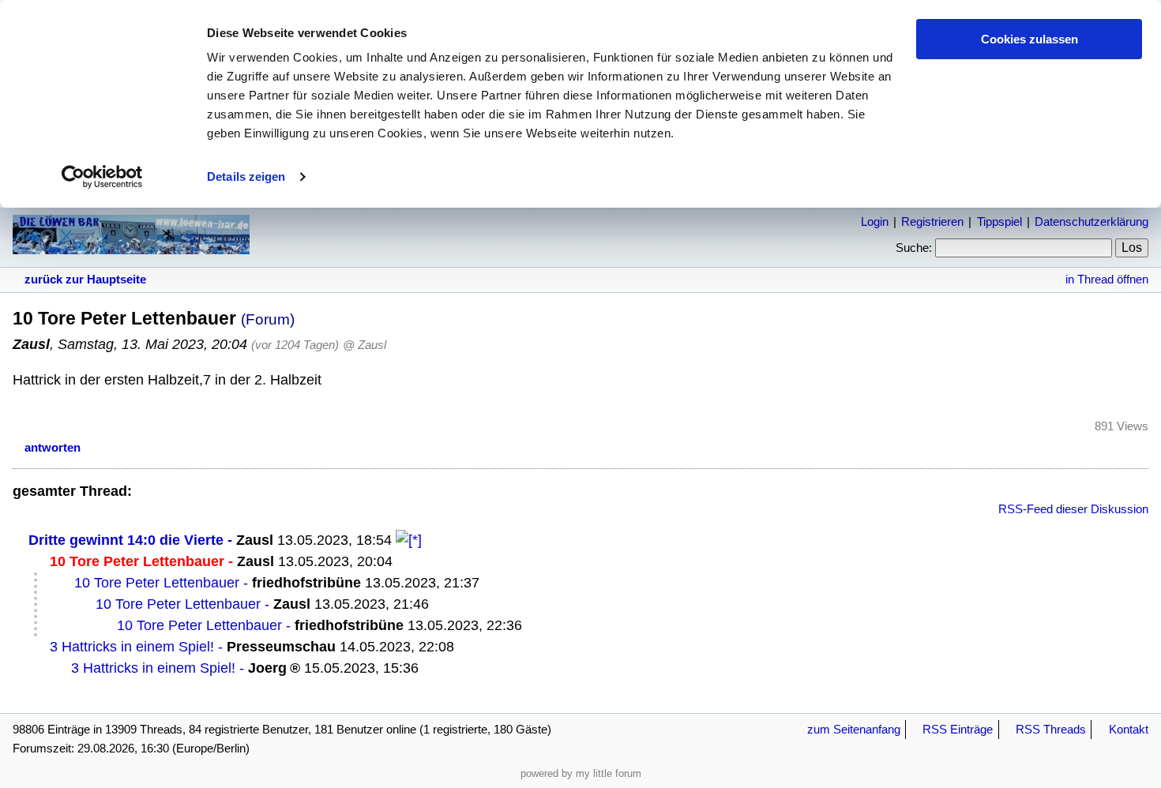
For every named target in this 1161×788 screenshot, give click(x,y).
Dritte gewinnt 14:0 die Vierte (126, 540)
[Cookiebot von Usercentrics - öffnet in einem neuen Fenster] (102, 177)
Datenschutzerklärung (1091, 221)
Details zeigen (246, 176)
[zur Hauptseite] (131, 246)
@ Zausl (364, 344)
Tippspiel (999, 221)
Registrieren (932, 221)
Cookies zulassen (1029, 39)
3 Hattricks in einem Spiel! (132, 647)
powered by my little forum (580, 773)
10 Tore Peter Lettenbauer (156, 583)
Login (875, 221)
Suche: (914, 247)
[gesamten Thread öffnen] (409, 540)
